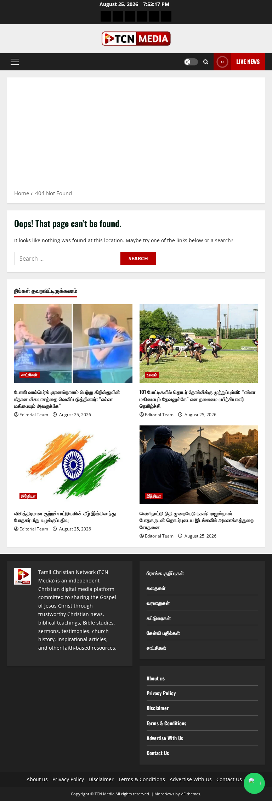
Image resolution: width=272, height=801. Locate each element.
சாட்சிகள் (29, 375)
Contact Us (158, 752)
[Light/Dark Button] (191, 61)
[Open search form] (205, 62)
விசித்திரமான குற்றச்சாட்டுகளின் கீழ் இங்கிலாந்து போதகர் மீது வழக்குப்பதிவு (65, 516)
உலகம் (152, 375)
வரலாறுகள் (158, 602)
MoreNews (164, 793)
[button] (14, 61)
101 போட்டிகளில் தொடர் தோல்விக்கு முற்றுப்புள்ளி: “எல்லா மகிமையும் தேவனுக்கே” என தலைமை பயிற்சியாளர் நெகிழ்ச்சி (197, 398)
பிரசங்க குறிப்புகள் (165, 572)
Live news (248, 61)
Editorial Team (33, 415)
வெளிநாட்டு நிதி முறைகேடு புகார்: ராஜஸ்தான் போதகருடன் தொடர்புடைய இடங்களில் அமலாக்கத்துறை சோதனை (197, 519)
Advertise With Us (165, 738)
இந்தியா (28, 496)
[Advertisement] (136, 135)
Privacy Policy (161, 693)
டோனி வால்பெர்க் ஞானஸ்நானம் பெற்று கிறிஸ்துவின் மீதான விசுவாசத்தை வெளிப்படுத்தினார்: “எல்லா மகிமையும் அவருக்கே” (67, 398)
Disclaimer (158, 708)
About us (156, 678)
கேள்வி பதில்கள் (163, 632)
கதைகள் (156, 587)
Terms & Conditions (166, 723)
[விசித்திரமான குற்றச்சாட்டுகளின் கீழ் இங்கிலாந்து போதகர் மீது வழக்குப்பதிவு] (73, 464)
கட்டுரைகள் (159, 617)
